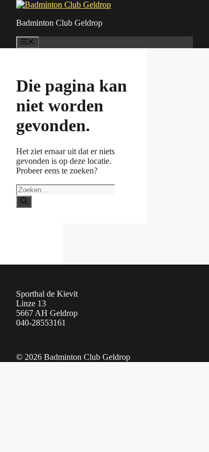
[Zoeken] (24, 201)
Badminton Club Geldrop (59, 22)
